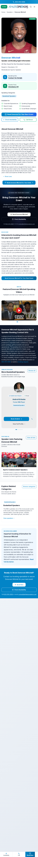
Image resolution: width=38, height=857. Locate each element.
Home (3, 12)
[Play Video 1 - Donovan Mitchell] (19, 310)
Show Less (8, 176)
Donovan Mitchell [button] (10, 57)
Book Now (20, 585)
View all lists (31, 437)
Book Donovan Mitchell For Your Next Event (19, 278)
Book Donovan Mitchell (20, 214)
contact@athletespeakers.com (26, 224)
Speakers (10, 12)
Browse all (32, 370)
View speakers (8, 518)
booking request (23, 362)
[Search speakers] (30, 6)
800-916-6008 (10, 224)
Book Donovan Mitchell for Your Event (19, 182)
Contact (4, 6)
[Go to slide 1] (16, 429)
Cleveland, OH (13, 87)
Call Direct (29, 119)
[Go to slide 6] (22, 429)
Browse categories (29, 486)
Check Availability (11, 119)
